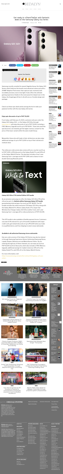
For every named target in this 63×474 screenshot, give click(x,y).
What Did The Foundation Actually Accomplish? (54, 358)
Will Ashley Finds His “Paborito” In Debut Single (52, 67)
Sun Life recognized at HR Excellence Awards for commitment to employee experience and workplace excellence (53, 136)
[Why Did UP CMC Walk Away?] (59, 353)
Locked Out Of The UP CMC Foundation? (54, 348)
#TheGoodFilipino (52, 80)
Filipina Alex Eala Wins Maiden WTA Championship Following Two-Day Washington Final (45, 276)
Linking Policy (54, 410)
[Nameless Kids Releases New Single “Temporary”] (59, 107)
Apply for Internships (32, 404)
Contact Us (19, 401)
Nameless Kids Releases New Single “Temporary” (53, 109)
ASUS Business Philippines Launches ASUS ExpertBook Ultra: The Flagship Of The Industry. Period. (54, 307)
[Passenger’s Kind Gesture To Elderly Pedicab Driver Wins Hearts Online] (59, 81)
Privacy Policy (54, 404)
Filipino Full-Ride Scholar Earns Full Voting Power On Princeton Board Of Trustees (53, 91)
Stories (5, 262)
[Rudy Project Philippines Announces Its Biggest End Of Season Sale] (59, 288)
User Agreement (54, 401)
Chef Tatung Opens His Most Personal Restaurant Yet (54, 298)
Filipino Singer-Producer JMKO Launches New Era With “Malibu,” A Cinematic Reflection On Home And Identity (53, 101)
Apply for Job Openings (32, 401)
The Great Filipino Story (52, 87)
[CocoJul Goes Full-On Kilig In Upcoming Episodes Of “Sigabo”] (59, 72)
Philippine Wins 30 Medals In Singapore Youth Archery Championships (56, 276)
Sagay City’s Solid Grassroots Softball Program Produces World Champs (34, 276)
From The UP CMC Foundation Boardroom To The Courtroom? (54, 342)
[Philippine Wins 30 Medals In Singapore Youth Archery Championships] (56, 270)
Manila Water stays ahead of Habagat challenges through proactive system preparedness (53, 145)
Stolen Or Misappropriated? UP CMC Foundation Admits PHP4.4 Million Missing (55, 324)
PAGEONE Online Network (52, 65)
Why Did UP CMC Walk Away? (54, 353)
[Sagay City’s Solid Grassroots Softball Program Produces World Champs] (33, 270)
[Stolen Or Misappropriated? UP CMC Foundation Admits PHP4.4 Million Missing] (60, 322)
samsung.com (6, 124)
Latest (2, 262)
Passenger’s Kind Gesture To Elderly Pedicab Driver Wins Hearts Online (53, 83)
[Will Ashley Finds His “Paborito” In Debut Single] (59, 66)
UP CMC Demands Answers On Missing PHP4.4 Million (53, 316)
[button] (60, 3)
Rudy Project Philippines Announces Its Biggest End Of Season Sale (54, 290)
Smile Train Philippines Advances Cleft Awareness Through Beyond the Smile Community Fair (52, 117)
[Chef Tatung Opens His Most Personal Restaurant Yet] (59, 296)
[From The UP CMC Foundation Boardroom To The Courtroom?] (59, 340)
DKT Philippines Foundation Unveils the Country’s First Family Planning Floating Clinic (53, 126)
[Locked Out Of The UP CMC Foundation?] (59, 347)
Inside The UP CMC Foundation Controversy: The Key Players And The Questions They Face (54, 332)
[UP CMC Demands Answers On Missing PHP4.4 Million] (59, 315)
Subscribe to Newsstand (45, 401)
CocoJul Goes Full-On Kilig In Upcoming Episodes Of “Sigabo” (53, 75)
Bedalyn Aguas (26, 22)
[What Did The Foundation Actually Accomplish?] (59, 358)
